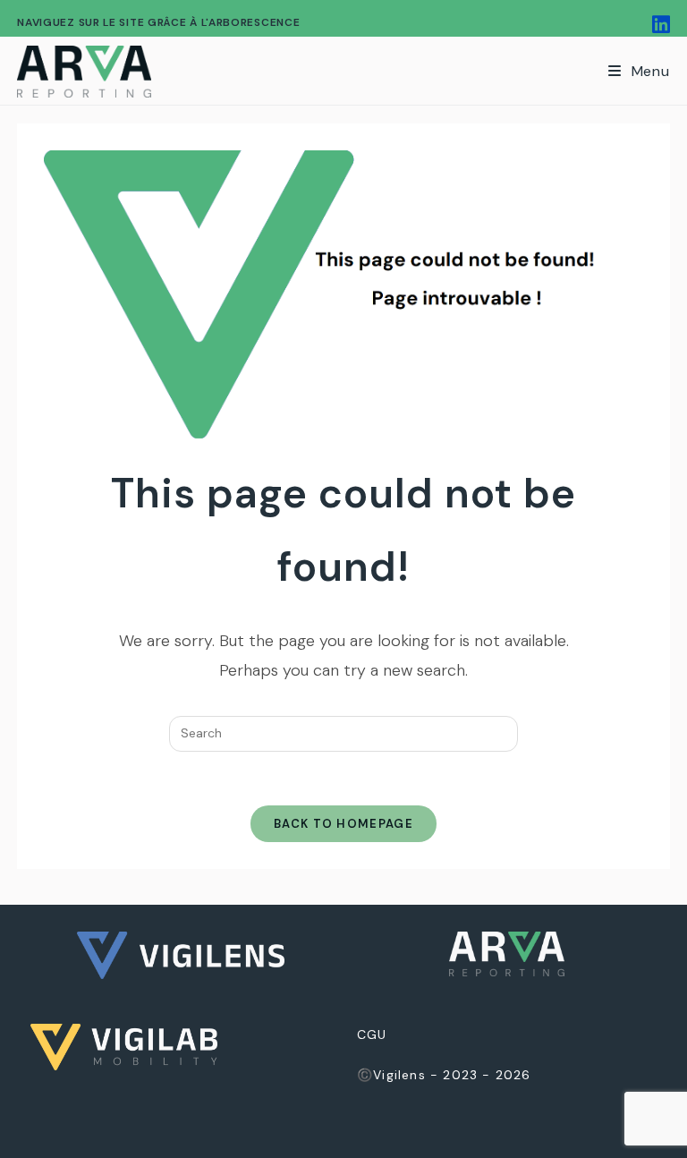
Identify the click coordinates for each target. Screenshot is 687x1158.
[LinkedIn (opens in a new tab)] (658, 24)
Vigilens (399, 1075)
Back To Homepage (343, 823)
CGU (372, 1034)
